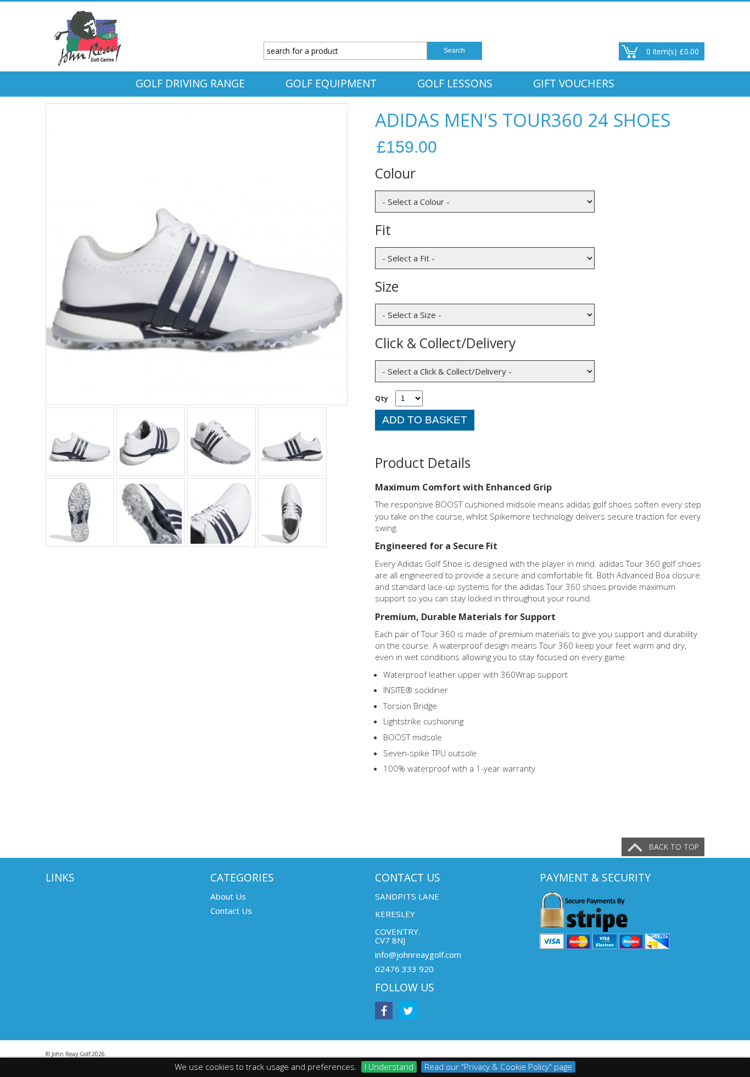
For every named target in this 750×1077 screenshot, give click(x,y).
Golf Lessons (454, 83)
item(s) (672, 51)
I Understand (389, 1066)
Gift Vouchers (573, 83)
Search (454, 50)
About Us (228, 896)
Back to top (674, 846)
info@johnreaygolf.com (418, 954)
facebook (384, 1010)
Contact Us (231, 910)
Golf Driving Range (190, 83)
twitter (408, 1010)
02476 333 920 (404, 968)
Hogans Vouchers (375, 109)
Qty (381, 398)
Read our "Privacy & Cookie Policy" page (498, 1066)
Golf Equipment (331, 83)
